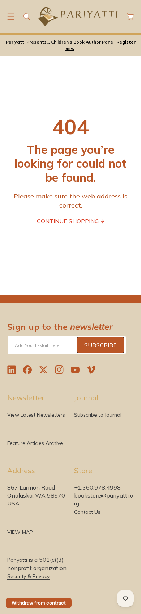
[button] (11, 17)
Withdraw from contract (39, 603)
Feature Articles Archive (35, 443)
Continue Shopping (68, 221)
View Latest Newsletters (36, 415)
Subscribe (100, 345)
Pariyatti (18, 560)
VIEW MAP (20, 532)
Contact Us (87, 512)
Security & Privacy (28, 576)
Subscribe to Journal (97, 415)
